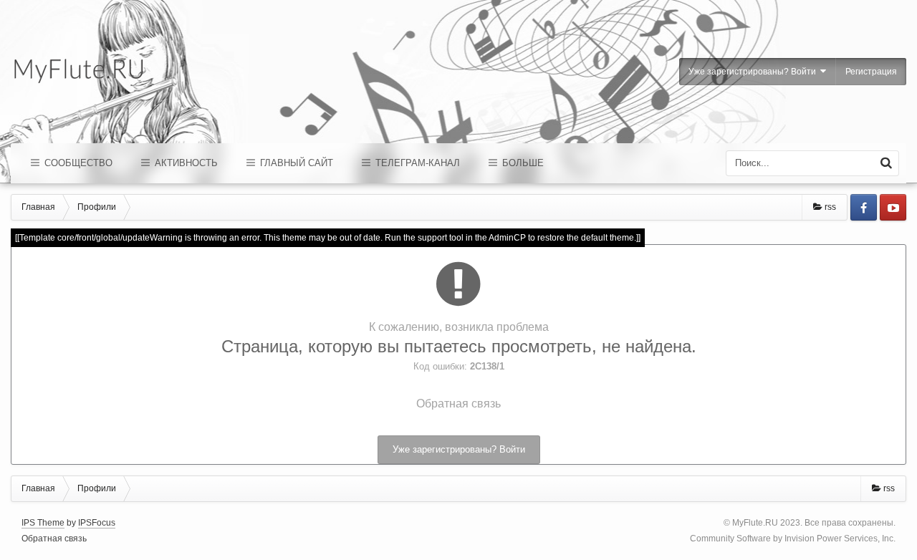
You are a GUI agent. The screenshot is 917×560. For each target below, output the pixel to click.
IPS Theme (42, 523)
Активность (185, 163)
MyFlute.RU (755, 523)
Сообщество (77, 163)
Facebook (863, 207)
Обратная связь (458, 403)
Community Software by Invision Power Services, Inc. (793, 539)
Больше (521, 163)
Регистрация (871, 72)
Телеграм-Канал (416, 163)
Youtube (893, 207)
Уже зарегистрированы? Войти (754, 72)
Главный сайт (295, 163)
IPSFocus (96, 523)
